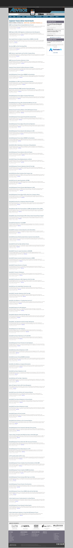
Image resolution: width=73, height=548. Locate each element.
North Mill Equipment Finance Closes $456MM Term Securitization (22, 74)
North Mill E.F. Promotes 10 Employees (16, 272)
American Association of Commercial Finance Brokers (36, 528)
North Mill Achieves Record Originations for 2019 (18, 349)
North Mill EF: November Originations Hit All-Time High (19, 293)
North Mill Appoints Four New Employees (17, 328)
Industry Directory (30, 16)
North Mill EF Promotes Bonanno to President (18, 265)
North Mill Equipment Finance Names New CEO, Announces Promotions (23, 441)
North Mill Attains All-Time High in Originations (18, 378)
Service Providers (34, 533)
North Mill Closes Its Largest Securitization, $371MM (19, 180)
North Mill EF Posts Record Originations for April (18, 406)
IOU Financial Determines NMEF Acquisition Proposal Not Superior (22, 88)
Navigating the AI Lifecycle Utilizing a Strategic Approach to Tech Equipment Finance (54, 31)
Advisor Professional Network (24, 534)
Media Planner (45, 533)
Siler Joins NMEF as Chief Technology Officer (18, 46)
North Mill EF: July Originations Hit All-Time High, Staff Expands (21, 321)
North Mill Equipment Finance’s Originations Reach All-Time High (21, 166)
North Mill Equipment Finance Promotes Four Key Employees (21, 342)
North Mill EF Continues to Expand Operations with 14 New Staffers (22, 229)
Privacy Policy (56, 537)
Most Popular (52, 37)
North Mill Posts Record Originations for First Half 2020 (20, 335)
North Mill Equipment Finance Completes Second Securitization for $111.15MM (24, 462)
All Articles (58, 37)
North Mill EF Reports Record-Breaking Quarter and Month (20, 159)
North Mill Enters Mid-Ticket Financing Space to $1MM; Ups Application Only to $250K (26, 208)
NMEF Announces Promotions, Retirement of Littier (19, 60)
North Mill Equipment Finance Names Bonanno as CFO (19, 448)
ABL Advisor (57, 528)
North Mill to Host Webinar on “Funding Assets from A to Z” (20, 300)
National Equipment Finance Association (25, 528)
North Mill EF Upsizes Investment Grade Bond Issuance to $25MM (22, 258)
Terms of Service (57, 538)
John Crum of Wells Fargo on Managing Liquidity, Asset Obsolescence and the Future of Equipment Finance (54, 24)
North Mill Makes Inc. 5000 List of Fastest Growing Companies (21, 81)
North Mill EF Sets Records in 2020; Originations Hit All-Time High (22, 279)
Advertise (52, 16)
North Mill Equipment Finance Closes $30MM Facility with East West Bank (23, 491)
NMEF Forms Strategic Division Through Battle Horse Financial (21, 24)
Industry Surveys (12, 540)
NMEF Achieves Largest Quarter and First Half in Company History (22, 53)
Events (57, 16)
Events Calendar (12, 539)
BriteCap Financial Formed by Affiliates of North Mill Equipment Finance (23, 109)
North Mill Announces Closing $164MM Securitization (19, 356)
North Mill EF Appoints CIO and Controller (17, 413)
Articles (18, 16)
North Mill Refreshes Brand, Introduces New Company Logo (20, 173)
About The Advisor (57, 533)
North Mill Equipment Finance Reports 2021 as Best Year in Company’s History (24, 194)
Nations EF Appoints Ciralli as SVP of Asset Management (20, 385)
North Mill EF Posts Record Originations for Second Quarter (20, 399)
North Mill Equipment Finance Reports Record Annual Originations (22, 123)
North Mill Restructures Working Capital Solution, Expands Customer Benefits (24, 236)
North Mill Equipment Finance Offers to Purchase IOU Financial (21, 95)
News (14, 16)
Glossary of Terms (57, 539)
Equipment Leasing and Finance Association (14, 528)
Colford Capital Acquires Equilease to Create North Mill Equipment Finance (23, 512)
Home (10, 16)
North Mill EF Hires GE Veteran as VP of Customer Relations (20, 420)
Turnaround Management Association (47, 528)
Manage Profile (23, 533)
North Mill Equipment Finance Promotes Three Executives (20, 484)
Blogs (23, 16)
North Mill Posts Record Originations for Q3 (17, 371)
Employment (45, 16)
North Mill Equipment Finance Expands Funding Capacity (20, 505)
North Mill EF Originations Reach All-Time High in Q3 (19, 314)
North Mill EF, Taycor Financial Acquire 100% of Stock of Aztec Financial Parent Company (26, 215)
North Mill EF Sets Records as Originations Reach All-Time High (21, 201)
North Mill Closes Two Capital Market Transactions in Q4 (20, 286)
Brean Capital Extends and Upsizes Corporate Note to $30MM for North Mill (23, 39)
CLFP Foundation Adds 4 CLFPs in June (17, 455)
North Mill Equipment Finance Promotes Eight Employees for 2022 (22, 187)
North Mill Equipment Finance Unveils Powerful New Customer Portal (22, 116)
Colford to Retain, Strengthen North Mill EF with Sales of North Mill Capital (23, 434)
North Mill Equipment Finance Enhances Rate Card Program (20, 152)
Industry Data (39, 16)
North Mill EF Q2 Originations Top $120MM (17, 222)
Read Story (17, 49)
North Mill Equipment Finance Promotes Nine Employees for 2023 (21, 130)
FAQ (55, 534)
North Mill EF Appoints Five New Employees (17, 307)
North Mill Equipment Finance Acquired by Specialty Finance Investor (22, 427)
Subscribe (12, 18)
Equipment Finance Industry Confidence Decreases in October (21, 67)
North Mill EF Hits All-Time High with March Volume (19, 243)
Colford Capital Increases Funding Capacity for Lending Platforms (22, 498)
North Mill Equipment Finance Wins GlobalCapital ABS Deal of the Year (22, 102)
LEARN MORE (55, 52)
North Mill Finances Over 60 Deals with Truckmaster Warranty (21, 392)
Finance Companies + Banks (35, 534)
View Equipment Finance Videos (24, 14)
